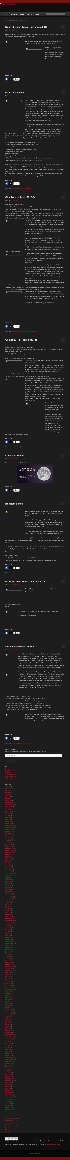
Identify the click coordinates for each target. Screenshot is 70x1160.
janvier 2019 (8, 962)
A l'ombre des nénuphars (12, 1118)
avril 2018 (8, 980)
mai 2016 (7, 1024)
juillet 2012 (8, 1104)
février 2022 (8, 891)
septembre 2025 (9, 808)
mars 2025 (8, 819)
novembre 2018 (9, 966)
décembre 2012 (9, 1094)
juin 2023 (7, 860)
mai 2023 (7, 862)
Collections (14, 14)
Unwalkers (8, 1132)
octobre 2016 (8, 1015)
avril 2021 (8, 910)
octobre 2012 (8, 1098)
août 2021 (8, 903)
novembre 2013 (9, 1080)
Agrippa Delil (9, 1120)
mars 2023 (8, 866)
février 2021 (8, 914)
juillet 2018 (8, 974)
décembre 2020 (9, 918)
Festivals (7, 772)
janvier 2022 (8, 893)
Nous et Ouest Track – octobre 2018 (25, 581)
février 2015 (8, 1053)
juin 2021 (7, 906)
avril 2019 (8, 957)
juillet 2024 (8, 835)
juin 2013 (7, 1084)
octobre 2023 (8, 852)
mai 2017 (7, 1001)
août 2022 (8, 879)
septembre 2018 (9, 970)
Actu (12, 84)
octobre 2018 (8, 968)
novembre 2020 (9, 920)
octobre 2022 (8, 875)
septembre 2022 (9, 877)
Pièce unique (14, 188)
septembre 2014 (9, 1063)
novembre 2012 (9, 1096)
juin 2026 (7, 790)
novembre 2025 (9, 804)
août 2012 (8, 1102)
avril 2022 (8, 887)
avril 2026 (8, 794)
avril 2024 (8, 841)
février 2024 (8, 845)
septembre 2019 (9, 947)
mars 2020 (8, 935)
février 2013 (8, 1090)
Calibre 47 (8, 1124)
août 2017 (8, 995)
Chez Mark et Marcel (11, 1126)
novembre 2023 (9, 850)
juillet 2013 (8, 1082)
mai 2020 (7, 932)
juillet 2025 (8, 812)
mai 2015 (7, 1047)
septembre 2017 (9, 993)
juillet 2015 (8, 1044)
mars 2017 (8, 1005)
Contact (37, 14)
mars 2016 (8, 1028)
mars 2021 (8, 912)
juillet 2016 (8, 1020)
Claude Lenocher (10, 1128)
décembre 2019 (9, 941)
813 (6, 1116)
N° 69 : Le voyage (14, 92)
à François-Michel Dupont (19, 646)
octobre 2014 (8, 1061)
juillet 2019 (8, 951)
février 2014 (8, 1075)
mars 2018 (8, 982)
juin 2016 (7, 1022)
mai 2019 (7, 955)
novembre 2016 (9, 1013)
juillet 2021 (8, 904)
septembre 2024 (9, 831)
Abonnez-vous (10, 761)
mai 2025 (7, 816)
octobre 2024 (8, 829)
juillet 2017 (8, 997)
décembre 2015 (9, 1034)
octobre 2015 (8, 1038)
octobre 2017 (8, 991)
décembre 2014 (9, 1057)
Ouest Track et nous (10, 776)
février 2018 (8, 984)
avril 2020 (8, 933)
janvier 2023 (8, 870)
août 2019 (8, 949)
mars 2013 (8, 1088)
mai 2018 (7, 978)
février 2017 (8, 1007)
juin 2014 (7, 1067)
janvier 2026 (8, 800)
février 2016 (8, 1030)
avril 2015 (8, 1049)
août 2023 (8, 856)
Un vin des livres (18, 331)
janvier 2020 (8, 939)
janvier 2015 (8, 1055)
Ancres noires (9, 1122)
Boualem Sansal (14, 503)
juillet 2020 (8, 928)
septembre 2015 (9, 1040)
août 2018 (8, 972)
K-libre (7, 1130)
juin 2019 (7, 953)
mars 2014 (8, 1073)
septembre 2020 (9, 924)
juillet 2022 (8, 881)
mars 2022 (8, 889)
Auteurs (22, 14)
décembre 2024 (9, 825)
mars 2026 (8, 796)
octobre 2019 (8, 945)
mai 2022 (7, 885)
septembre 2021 (9, 901)
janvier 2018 (8, 986)
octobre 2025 (8, 806)
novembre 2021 (9, 897)
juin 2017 (7, 999)
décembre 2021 (9, 895)
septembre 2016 (9, 1017)
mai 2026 (7, 792)
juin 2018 (7, 976)
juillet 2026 (8, 788)
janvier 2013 (8, 1092)
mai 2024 (7, 839)
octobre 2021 (8, 899)
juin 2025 (7, 814)
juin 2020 (7, 930)
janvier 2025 (8, 823)
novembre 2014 (9, 1059)
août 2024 (8, 833)
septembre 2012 (9, 1100)
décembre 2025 (9, 802)
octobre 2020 (8, 922)
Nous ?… (29, 14)
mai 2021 (7, 908)
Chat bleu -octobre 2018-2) (20, 197)
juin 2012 (7, 1105)
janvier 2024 (8, 846)
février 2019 (8, 961)
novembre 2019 (9, 943)
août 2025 (8, 810)
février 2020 (8, 937)
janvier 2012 (8, 1107)
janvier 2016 (8, 1032)
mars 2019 (8, 959)
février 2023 (8, 868)
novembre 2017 (9, 989)
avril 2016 (8, 1026)
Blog (7, 14)
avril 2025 (8, 817)
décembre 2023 (9, 848)
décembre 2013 (9, 1078)
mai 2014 (7, 1069)
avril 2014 (8, 1071)
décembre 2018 (9, 964)
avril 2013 (8, 1086)
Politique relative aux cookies (52, 1144)
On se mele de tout (10, 774)
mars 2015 (8, 1051)
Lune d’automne (14, 455)
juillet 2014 (8, 1065)
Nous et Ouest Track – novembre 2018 (26, 27)
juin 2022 (7, 883)
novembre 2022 (9, 874)
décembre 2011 (9, 1109)
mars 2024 (8, 843)
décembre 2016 (9, 1011)
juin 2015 (7, 1046)
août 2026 (8, 787)
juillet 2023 (8, 858)
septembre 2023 (9, 854)
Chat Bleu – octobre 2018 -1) (21, 339)
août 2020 (8, 926)
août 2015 (8, 1042)
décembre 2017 (9, 988)
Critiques (7, 770)
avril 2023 (8, 864)
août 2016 (8, 1018)
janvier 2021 (8, 916)
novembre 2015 (9, 1036)
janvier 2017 (8, 1009)
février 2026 (8, 798)
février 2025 (8, 821)
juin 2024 (7, 837)
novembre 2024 (9, 827)
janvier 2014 (8, 1076)
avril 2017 (8, 1003)
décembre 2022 (9, 872)
